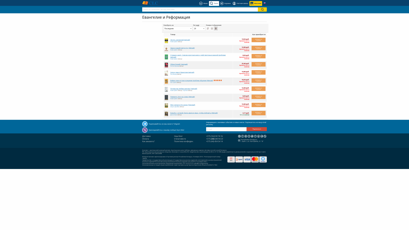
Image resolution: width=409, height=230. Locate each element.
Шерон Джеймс (174, 106)
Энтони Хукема (174, 66)
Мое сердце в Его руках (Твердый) (182, 105)
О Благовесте (180, 139)
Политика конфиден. (183, 141)
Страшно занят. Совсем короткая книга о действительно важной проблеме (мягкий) (198, 56)
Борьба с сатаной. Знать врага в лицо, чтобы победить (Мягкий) (194, 113)
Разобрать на (168, 25)
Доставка (146, 136)
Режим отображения (213, 25)
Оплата (145, 139)
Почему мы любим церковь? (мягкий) (183, 89)
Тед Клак (185, 90)
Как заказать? (148, 141)
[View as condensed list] (215, 28)
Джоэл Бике (173, 115)
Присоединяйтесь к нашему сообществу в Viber (166, 130)
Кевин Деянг (174, 41)
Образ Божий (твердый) (179, 64)
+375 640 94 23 (214, 139)
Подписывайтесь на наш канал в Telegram (164, 124)
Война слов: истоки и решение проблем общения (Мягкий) (191, 81)
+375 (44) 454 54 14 (214, 141)
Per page (196, 25)
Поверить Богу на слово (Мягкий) (182, 97)
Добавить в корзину (258, 39)
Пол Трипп (173, 82)
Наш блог (178, 136)
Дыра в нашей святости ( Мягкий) (182, 48)
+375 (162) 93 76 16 (214, 136)
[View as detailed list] (208, 28)
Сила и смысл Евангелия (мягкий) (182, 72)
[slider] (217, 80)
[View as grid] (212, 28)
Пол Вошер (173, 74)
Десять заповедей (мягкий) (180, 40)
